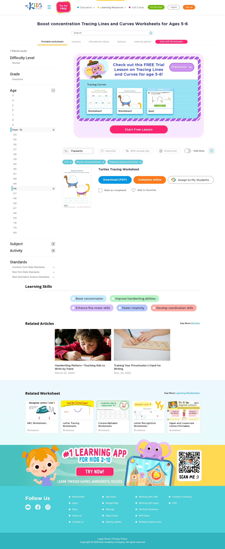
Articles (195, 323)
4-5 (14, 163)
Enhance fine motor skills (93, 308)
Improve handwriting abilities (135, 299)
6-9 (14, 217)
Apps (75, 502)
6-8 (14, 212)
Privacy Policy (119, 538)
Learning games (142, 41)
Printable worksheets (52, 41)
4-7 (14, 173)
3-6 (14, 144)
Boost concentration (89, 299)
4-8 (14, 178)
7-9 (14, 227)
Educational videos (99, 41)
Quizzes (121, 41)
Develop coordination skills (174, 308)
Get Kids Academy (148, 509)
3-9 (14, 159)
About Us (77, 515)
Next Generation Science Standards (30, 276)
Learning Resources (111, 7)
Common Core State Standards (28, 267)
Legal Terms (104, 538)
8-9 (14, 232)
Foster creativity (133, 308)
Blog (74, 509)
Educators (86, 7)
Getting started (113, 521)
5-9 (14, 203)
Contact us (78, 521)
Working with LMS (148, 496)
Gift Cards (137, 7)
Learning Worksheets (187, 393)
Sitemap (110, 509)
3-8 (14, 154)
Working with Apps (149, 502)
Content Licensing (181, 496)
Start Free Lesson (139, 129)
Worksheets (78, 496)
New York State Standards (25, 271)
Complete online (149, 180)
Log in (174, 7)
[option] (83, 352)
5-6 (14, 188)
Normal (16, 62)
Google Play (112, 502)
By (66, 150)
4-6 (14, 168)
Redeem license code (150, 521)
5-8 (14, 198)
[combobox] (81, 151)
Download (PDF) (115, 180)
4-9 (14, 183)
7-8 (14, 222)
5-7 (14, 193)
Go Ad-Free (156, 7)
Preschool (17, 79)
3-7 (14, 149)
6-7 (14, 208)
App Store (111, 496)
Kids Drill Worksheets (171, 41)
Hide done (198, 150)
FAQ (174, 502)
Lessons (76, 41)
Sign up (189, 7)
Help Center (112, 515)
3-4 (14, 134)
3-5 (14, 139)
